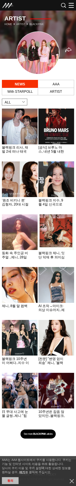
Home (8, 24)
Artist (20, 24)
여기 (22, 472)
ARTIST (56, 91)
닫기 (72, 481)
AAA (56, 84)
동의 (10, 480)
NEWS (20, 84)
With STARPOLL (20, 91)
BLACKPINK (36, 24)
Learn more (20, 135)
